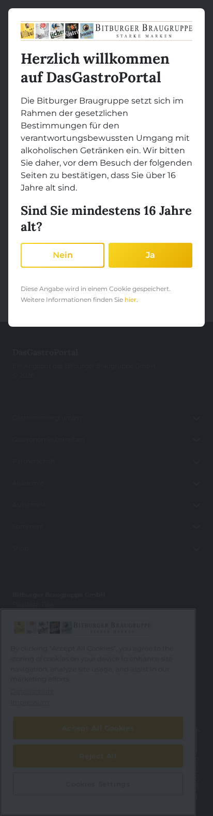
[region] (98, 712)
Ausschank (29, 504)
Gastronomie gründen (47, 417)
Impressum (30, 751)
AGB (19, 729)
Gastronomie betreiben (48, 439)
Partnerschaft (33, 461)
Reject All (98, 756)
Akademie (28, 483)
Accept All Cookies (98, 728)
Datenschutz (32, 773)
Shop (20, 548)
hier (130, 299)
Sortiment (28, 526)
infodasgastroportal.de (58, 657)
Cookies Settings (38, 794)
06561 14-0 (36, 635)
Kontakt (25, 707)
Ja (150, 255)
